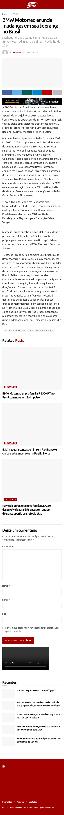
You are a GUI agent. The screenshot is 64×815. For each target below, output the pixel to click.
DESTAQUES (10, 387)
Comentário (9, 546)
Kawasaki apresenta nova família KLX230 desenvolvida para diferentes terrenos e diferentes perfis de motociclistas (26, 509)
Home (5, 14)
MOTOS (14, 14)
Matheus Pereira (44, 331)
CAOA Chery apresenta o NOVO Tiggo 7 (36, 690)
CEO (31, 331)
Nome (6, 585)
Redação (17, 52)
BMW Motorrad (17, 331)
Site (4, 614)
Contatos (33, 802)
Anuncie (20, 802)
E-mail (6, 599)
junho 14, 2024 (32, 52)
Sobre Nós (7, 802)
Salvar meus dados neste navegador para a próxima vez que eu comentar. (32, 629)
